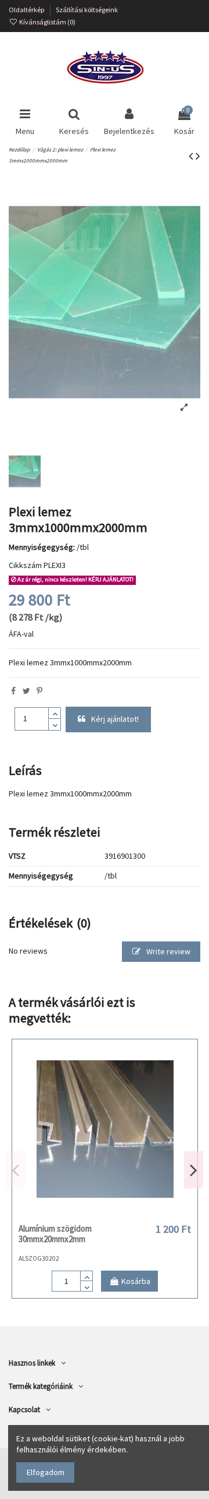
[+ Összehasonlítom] (104, 1214)
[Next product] (198, 156)
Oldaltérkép (27, 9)
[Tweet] (26, 691)
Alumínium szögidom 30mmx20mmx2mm (55, 1233)
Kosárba (135, 1281)
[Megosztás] (13, 691)
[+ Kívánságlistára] (88, 1214)
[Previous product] (192, 156)
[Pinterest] (39, 691)
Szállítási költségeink (87, 9)
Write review (167, 951)
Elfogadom (45, 1472)
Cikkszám (25, 565)
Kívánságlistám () (46, 21)
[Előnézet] (121, 1214)
